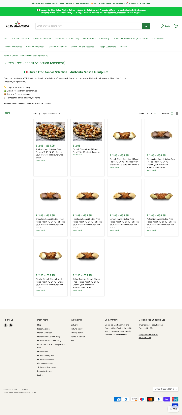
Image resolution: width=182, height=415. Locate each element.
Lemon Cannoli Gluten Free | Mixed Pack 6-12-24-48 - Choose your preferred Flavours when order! (124, 223)
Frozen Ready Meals (35, 46)
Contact (123, 46)
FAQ (72, 340)
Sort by (36, 113)
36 (151, 113)
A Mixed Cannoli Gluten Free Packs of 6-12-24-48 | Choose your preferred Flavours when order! (49, 153)
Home (6, 55)
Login (167, 26)
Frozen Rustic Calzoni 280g (66, 38)
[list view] (177, 114)
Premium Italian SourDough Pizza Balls (131, 38)
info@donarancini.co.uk (148, 334)
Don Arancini (40, 160)
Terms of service (78, 336)
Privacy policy (77, 332)
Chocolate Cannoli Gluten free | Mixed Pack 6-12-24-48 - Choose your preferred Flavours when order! (50, 223)
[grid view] (173, 114)
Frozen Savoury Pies (13, 46)
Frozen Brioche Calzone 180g (96, 38)
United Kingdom (164, 389)
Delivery (74, 325)
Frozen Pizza (158, 38)
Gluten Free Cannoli (58, 46)
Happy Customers (108, 46)
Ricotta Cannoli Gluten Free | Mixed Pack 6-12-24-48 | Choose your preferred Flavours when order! (50, 283)
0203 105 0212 (145, 337)
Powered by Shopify (12, 392)
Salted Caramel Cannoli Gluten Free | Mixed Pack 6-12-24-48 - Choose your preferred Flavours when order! (87, 283)
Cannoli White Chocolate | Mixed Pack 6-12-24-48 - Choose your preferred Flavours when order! (124, 162)
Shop (6, 38)
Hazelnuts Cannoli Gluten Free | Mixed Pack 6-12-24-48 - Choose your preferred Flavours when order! (87, 223)
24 (147, 113)
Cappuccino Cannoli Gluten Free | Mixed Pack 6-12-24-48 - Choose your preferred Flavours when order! (161, 163)
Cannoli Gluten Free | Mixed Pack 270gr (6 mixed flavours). (86, 151)
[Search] (146, 26)
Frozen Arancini (19, 38)
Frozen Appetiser (41, 38)
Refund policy (76, 329)
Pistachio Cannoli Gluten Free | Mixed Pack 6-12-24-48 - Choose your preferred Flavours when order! (161, 223)
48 (155, 113)
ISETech (34, 392)
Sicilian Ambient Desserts (82, 46)
